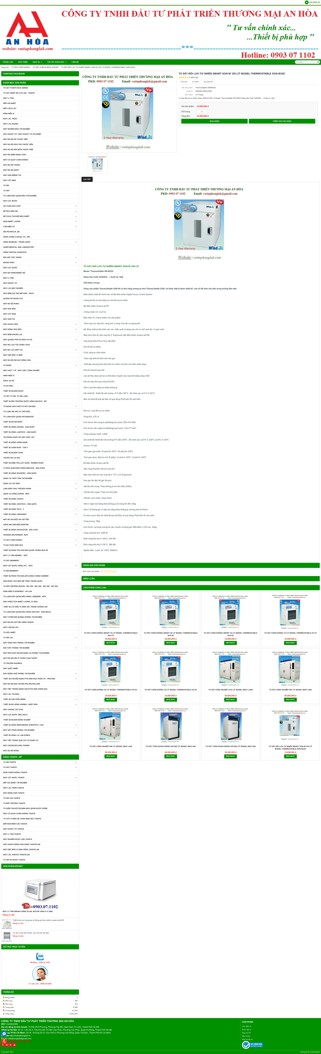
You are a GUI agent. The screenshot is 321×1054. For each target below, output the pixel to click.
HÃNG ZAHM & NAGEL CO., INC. (17, 237)
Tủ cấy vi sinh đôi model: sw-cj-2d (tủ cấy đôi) (31, 933)
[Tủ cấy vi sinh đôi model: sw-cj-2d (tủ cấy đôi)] (7, 941)
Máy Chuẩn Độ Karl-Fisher (16, 745)
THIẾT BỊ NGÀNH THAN (13, 453)
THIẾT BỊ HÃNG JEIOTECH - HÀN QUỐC (20, 504)
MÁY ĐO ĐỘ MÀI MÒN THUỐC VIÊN (18, 149)
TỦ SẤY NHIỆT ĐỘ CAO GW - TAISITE (19, 93)
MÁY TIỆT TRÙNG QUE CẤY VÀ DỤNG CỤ (20, 740)
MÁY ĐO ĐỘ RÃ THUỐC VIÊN (15, 139)
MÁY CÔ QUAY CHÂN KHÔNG (15, 160)
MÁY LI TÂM (8, 98)
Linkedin (209, 82)
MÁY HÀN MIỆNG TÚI (12, 175)
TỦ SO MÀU (8, 386)
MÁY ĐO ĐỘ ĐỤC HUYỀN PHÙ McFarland (21, 684)
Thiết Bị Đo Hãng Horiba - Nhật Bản (20, 704)
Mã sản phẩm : (188, 88)
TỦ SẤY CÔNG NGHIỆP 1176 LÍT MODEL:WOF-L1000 (230, 690)
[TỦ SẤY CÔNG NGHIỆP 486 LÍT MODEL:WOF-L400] (111, 725)
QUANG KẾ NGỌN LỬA (13, 298)
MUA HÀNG (214, 121)
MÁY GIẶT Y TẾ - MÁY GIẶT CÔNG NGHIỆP (21, 370)
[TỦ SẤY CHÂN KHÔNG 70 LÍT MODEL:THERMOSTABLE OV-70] (290, 611)
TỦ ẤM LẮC (8, 638)
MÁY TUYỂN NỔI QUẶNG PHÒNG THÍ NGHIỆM (22, 617)
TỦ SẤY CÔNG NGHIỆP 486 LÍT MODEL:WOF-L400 (111, 746)
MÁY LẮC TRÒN (10, 119)
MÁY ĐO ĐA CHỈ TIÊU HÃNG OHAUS (18, 622)
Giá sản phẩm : (188, 106)
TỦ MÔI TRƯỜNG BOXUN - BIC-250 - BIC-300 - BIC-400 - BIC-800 (30, 586)
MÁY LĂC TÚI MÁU (11, 694)
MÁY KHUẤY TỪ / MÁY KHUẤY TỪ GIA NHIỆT (22, 134)
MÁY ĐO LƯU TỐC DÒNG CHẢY (16, 345)
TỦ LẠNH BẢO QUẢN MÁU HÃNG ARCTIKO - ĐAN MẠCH (27, 612)
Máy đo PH (246, 1033)
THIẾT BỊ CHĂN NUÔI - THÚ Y (15, 447)
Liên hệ (75, 62)
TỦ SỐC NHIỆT (9, 632)
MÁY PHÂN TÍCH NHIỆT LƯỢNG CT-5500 (20, 602)
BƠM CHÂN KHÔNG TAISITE (15, 772)
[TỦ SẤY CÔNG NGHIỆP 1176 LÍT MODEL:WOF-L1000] (231, 668)
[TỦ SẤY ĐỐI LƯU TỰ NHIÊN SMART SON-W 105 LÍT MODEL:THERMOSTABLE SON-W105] (290, 725)
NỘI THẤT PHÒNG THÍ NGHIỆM (16, 648)
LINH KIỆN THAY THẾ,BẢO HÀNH (17, 489)
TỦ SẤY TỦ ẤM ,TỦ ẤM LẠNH (15, 396)
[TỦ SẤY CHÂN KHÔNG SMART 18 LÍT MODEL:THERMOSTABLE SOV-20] (231, 611)
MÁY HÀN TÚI (9, 319)
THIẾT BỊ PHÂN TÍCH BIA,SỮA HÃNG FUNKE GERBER (26, 576)
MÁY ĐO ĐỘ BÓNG (11, 751)
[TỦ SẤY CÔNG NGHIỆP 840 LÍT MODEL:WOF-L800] (290, 668)
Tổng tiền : (186, 116)
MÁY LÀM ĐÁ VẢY (11, 627)
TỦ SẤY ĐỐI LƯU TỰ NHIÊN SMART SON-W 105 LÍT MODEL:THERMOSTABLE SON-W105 (290, 747)
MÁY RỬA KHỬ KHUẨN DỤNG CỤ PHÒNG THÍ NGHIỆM (26, 653)
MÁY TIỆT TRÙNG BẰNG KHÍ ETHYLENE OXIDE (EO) (25, 689)
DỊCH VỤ (36, 62)
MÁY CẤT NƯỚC (10, 201)
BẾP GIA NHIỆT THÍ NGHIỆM (15, 783)
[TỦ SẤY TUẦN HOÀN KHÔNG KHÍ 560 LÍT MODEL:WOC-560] (231, 725)
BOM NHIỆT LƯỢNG (11, 221)
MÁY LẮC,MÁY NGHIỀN (13, 288)
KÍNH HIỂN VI (8, 114)
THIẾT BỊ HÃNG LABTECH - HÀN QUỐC (19, 432)
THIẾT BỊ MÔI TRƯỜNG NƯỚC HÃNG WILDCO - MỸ (25, 401)
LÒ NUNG (7, 365)
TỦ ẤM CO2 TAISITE (11, 798)
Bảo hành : (189, 95)
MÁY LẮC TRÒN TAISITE (13, 788)
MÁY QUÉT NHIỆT (10, 668)
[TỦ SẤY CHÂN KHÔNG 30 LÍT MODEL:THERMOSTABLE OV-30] (111, 668)
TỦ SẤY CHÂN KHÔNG (12, 540)
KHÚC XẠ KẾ (8, 381)
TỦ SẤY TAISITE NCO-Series (15, 88)
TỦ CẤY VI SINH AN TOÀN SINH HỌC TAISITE (22, 819)
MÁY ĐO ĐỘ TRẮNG (11, 165)
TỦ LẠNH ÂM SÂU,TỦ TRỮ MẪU (16, 412)
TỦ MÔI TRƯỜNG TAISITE (14, 803)
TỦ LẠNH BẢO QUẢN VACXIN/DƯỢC (18, 417)
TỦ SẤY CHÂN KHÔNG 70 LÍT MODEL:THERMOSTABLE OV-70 (290, 633)
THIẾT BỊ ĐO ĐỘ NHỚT (13, 422)
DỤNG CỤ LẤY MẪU (11, 483)
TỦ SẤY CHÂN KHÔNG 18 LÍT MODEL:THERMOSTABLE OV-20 (171, 690)
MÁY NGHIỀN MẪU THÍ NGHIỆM (16, 129)
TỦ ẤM (6, 185)
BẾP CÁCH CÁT (9, 108)
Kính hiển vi (246, 1030)
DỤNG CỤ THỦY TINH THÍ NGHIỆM (17, 478)
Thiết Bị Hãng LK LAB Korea (16, 735)
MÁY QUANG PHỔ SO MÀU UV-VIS (17, 340)
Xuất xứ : (190, 91)
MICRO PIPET (9, 263)
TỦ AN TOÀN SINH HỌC (13, 545)
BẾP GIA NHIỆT (9, 103)
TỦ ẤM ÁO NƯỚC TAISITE (14, 860)
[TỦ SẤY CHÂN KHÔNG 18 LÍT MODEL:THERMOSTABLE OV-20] (171, 668)
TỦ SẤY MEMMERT (11, 561)
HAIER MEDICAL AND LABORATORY (18, 247)
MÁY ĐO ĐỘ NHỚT (11, 170)
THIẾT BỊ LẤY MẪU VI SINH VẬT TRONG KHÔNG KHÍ (25, 607)
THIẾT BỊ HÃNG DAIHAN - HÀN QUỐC (19, 427)
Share (184, 82)
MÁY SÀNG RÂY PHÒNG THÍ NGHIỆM (19, 643)
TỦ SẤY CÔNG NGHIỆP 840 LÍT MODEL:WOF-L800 (290, 690)
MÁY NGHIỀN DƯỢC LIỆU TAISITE (17, 839)
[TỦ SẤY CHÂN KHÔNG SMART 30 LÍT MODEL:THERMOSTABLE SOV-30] (171, 611)
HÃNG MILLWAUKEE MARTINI (15, 525)
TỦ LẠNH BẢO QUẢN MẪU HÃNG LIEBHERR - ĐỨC (24, 596)
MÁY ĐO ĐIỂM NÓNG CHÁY (14, 155)
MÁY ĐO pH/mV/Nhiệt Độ (14, 273)
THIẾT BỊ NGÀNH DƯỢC (13, 391)
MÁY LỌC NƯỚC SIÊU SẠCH (15, 715)
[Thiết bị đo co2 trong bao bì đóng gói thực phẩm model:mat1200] (7, 928)
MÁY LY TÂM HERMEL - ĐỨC (15, 555)
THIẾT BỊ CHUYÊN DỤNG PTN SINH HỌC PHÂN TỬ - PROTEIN (29, 679)
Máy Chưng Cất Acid (13, 710)
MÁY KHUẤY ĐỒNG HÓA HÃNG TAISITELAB (21, 844)
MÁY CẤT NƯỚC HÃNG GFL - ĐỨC (18, 566)
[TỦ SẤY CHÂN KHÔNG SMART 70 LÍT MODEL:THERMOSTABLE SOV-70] (111, 611)
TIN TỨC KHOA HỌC (56, 62)
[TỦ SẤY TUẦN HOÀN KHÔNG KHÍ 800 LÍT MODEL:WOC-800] (171, 725)
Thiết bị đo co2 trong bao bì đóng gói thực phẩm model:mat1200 (38, 920)
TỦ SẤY (6, 191)
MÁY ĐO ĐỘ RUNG (11, 304)
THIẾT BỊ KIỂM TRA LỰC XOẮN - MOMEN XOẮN (23, 463)
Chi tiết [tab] (87, 179)
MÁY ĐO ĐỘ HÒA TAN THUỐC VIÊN (18, 144)
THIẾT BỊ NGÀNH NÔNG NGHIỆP (16, 720)
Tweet (196, 82)
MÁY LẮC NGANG (10, 124)
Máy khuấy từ (247, 1039)
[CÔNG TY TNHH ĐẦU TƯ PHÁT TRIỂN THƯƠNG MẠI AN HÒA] (160, 59)
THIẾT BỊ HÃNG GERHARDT (15, 514)
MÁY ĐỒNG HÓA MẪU (12, 329)
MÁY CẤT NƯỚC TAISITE (13, 778)
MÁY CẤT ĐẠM (9, 180)
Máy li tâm (246, 1036)
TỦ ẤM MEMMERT (11, 571)
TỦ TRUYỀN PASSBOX (12, 663)
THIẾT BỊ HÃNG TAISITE (13, 499)
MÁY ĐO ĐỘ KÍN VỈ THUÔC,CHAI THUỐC (20, 658)
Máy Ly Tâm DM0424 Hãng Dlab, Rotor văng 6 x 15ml (28, 911)
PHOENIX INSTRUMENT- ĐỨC (15, 535)
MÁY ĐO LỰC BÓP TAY (13, 350)
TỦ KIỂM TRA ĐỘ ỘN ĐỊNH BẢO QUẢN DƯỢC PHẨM (25, 808)
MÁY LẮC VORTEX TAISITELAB (16, 855)
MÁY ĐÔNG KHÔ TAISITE (13, 793)
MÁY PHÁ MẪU (9, 309)
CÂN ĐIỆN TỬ (9, 227)
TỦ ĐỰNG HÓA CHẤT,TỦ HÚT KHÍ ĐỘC (19, 406)
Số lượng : (186, 111)
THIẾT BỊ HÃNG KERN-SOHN (15, 442)
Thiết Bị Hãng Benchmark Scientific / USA (23, 725)
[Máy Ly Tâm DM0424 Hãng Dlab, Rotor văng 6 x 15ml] (40, 890)
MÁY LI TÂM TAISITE (12, 834)
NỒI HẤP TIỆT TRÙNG (12, 257)
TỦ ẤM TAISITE (9, 762)
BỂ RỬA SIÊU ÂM (10, 211)
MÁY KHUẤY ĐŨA (10, 324)
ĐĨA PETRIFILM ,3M (11, 232)
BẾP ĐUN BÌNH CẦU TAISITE (15, 824)
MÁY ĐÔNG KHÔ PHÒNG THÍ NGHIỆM (19, 674)
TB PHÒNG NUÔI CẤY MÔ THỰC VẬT (19, 437)
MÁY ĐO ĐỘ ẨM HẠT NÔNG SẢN (17, 360)
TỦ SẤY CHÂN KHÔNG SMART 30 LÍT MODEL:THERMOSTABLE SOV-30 (170, 634)
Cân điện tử (246, 1026)
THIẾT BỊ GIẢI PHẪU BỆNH (14, 699)
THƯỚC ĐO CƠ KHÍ (11, 458)
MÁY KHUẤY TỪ (10, 283)
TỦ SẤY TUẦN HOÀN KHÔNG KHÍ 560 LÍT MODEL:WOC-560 (231, 746)
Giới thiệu (23, 62)
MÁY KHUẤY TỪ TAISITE (13, 829)
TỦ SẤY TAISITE (10, 767)
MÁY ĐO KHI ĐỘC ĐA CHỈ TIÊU (16, 519)
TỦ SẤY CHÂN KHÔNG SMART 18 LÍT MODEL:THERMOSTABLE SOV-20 (230, 634)
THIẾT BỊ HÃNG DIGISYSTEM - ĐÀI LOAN (20, 530)
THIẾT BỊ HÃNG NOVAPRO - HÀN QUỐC (20, 473)
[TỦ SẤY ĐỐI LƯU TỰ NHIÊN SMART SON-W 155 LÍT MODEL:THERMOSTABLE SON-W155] (129, 111)
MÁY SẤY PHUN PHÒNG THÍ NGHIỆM (18, 730)
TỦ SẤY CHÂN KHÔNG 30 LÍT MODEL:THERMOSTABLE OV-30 (111, 690)
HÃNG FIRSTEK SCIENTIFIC (15, 252)
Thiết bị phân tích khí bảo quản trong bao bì (25, 550)
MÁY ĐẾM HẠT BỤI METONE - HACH (18, 293)
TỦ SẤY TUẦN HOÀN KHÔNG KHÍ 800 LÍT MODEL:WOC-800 (171, 746)
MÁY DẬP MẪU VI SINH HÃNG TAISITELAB (21, 849)
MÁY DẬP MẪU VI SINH (13, 355)
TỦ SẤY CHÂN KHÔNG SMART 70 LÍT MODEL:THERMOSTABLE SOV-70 (111, 634)
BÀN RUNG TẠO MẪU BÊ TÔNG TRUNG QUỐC (23, 581)
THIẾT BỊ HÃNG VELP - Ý (13, 509)
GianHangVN (315, 1052)
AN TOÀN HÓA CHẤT (12, 206)
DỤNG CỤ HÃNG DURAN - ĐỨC (16, 494)
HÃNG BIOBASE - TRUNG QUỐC (16, 242)
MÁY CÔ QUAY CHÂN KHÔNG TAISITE (19, 814)
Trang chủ (8, 62)
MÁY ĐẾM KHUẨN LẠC (12, 334)
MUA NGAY (110, 643)
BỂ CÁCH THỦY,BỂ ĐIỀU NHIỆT (16, 216)
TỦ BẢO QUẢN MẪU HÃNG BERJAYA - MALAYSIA (24, 468)
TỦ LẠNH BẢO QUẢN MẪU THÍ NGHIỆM (19, 196)
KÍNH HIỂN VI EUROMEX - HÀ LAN (17, 591)
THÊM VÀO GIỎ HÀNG (282, 121)
